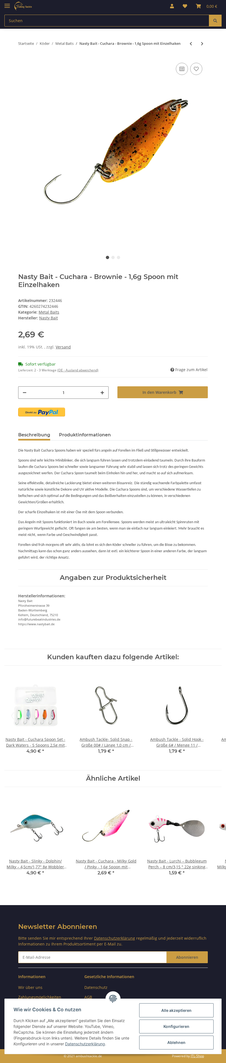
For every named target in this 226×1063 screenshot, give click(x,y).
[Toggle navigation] (7, 3)
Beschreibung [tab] (34, 434)
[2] (41, 412)
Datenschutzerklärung (114, 938)
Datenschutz (95, 987)
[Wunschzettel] (185, 6)
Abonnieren (187, 957)
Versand (63, 347)
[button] (172, 6)
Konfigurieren (176, 1026)
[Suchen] (215, 21)
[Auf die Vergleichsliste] (182, 69)
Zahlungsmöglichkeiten (39, 997)
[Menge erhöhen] (102, 392)
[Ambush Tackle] (23, 6)
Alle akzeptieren (176, 1010)
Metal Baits (49, 312)
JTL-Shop (197, 1056)
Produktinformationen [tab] (85, 434)
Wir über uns (30, 987)
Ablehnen (176, 1042)
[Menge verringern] (24, 392)
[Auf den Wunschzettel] (196, 69)
